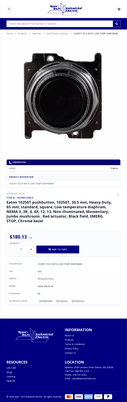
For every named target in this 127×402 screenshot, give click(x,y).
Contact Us (70, 352)
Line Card (11, 367)
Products (22, 33)
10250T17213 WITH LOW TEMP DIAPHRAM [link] (96, 33)
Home (10, 33)
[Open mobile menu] (9, 9)
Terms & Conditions (75, 344)
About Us (69, 335)
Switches (36, 33)
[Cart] (118, 9)
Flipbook (11, 380)
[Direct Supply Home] (64, 9)
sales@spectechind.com (84, 378)
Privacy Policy (71, 348)
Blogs (9, 372)
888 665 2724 (82, 371)
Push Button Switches (57, 33)
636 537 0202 (80, 374)
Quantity (15, 243)
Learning (11, 376)
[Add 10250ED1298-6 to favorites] (118, 194)
